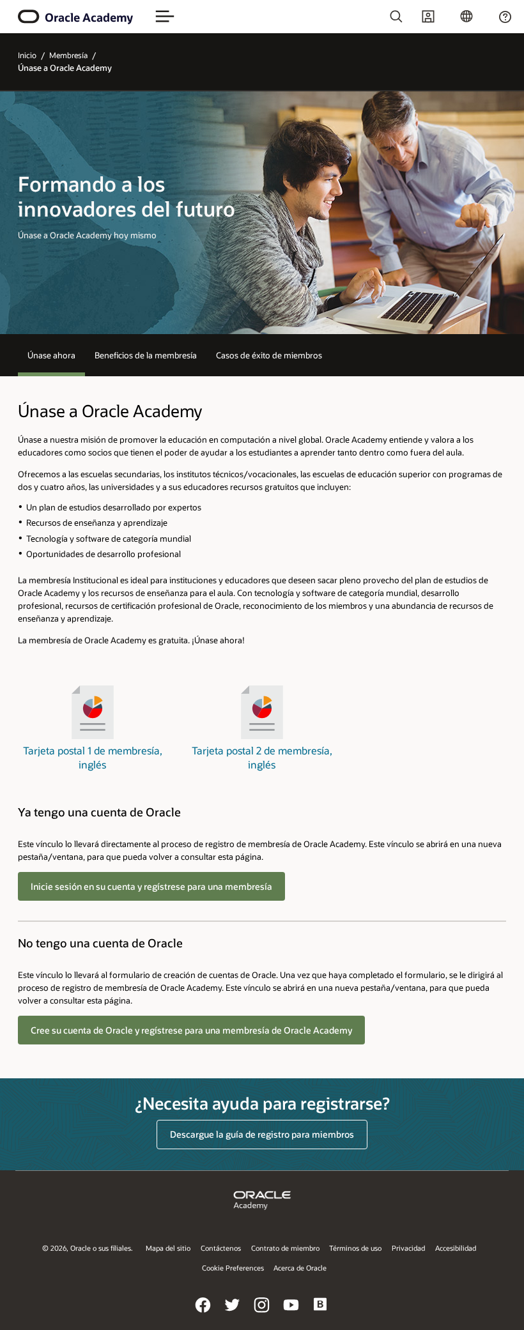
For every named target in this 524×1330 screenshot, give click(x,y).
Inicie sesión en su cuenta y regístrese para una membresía (151, 886)
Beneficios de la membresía (146, 354)
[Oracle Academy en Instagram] (262, 1313)
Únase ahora (51, 354)
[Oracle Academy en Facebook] (203, 1313)
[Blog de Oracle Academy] (321, 1313)
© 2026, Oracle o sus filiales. (87, 1248)
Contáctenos (221, 1248)
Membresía (68, 55)
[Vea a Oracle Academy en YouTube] (291, 1313)
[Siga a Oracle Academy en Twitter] (232, 1313)
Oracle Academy (89, 17)
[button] (165, 16)
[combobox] (354, 16)
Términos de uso (355, 1248)
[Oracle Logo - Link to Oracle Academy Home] (29, 16)
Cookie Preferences (233, 1268)
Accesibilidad (455, 1248)
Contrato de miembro (285, 1248)
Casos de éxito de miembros (269, 354)
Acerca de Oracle (300, 1268)
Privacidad (408, 1248)
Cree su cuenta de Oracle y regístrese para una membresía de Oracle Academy (191, 1030)
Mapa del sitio (168, 1248)
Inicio (27, 55)
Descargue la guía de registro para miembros (262, 1134)
